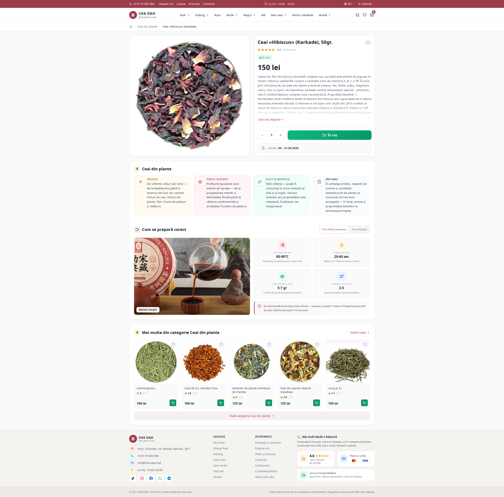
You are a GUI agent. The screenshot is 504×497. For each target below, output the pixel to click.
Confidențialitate (266, 471)
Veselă (323, 15)
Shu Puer (219, 442)
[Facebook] (151, 478)
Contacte (209, 4)
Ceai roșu (219, 460)
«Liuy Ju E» (335, 388)
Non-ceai (277, 15)
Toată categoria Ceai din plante (250, 416)
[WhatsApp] (160, 478)
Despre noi (166, 4)
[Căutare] (357, 15)
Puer (183, 15)
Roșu (217, 15)
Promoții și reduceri (268, 442)
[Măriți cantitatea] (280, 135)
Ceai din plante (147, 26)
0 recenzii (289, 50)
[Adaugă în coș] (173, 402)
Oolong (200, 15)
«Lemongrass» (146, 388)
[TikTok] (133, 478)
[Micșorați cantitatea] (262, 135)
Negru (247, 15)
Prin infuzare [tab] (359, 229)
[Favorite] (364, 15)
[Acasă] (130, 26)
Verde (230, 15)
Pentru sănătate (302, 15)
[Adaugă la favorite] (368, 42)
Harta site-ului (264, 477)
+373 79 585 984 (143, 4)
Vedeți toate (358, 332)
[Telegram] (169, 478)
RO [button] (350, 4)
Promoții (194, 4)
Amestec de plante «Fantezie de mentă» (251, 390)
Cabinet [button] (366, 4)
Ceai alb (218, 471)
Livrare (181, 4)
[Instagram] (142, 478)
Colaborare (262, 465)
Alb (263, 15)
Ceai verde (220, 465)
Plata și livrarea (265, 454)
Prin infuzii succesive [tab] (334, 229)
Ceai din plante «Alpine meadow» (295, 390)
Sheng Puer (221, 448)
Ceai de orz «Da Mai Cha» (201, 388)
